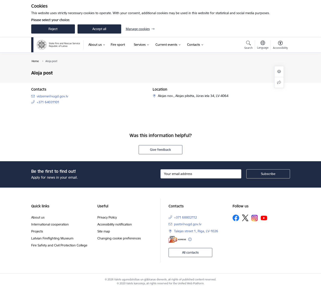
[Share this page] (279, 82)
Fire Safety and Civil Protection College (59, 245)
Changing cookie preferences (119, 238)
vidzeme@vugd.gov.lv (52, 96)
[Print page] (279, 71)
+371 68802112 (185, 217)
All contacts (190, 252)
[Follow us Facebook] (236, 218)
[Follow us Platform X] (245, 218)
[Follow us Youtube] (264, 217)
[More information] (190, 239)
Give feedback (160, 150)
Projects (37, 231)
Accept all (99, 29)
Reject (52, 29)
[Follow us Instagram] (254, 218)
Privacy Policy (107, 217)
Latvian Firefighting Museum (52, 238)
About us (38, 217)
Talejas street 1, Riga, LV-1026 (196, 231)
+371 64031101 (48, 102)
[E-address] (177, 239)
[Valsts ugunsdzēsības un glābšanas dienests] (58, 45)
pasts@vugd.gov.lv (187, 224)
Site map (103, 231)
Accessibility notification (114, 224)
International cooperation (50, 224)
